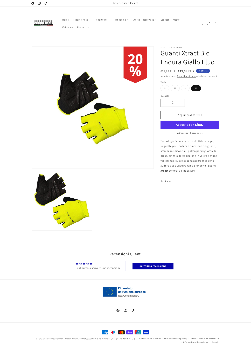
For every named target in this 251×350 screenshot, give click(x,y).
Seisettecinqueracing (52, 339)
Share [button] (167, 181)
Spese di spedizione (186, 76)
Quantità (165, 96)
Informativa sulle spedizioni (196, 342)
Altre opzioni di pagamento (190, 133)
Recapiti (215, 342)
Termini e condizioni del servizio (204, 338)
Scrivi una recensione (153, 266)
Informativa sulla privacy (175, 338)
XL (196, 88)
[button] (82, 19)
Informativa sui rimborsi (150, 338)
